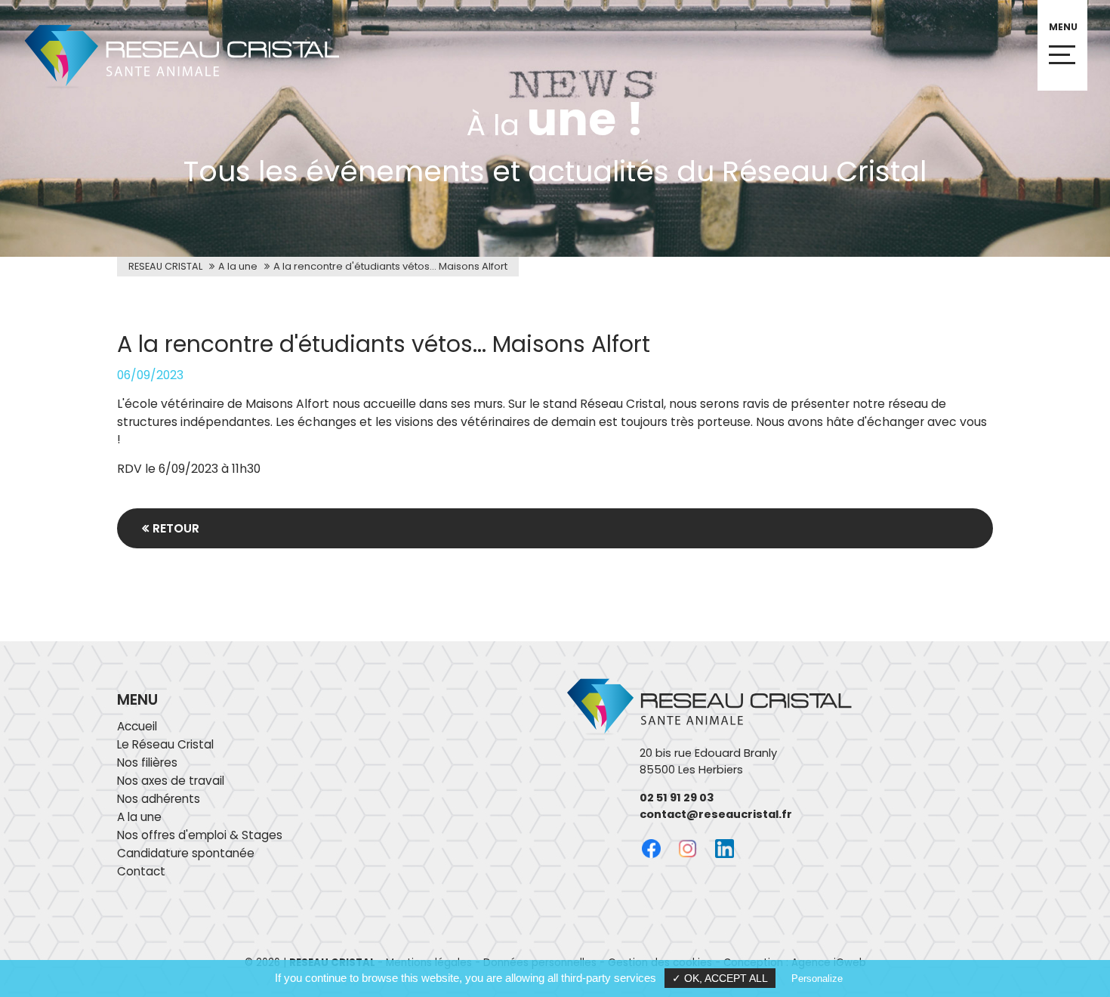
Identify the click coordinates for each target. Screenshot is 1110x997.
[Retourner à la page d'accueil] (170, 87)
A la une (237, 266)
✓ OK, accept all (720, 978)
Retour (176, 528)
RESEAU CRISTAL (165, 266)
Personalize (817, 978)
